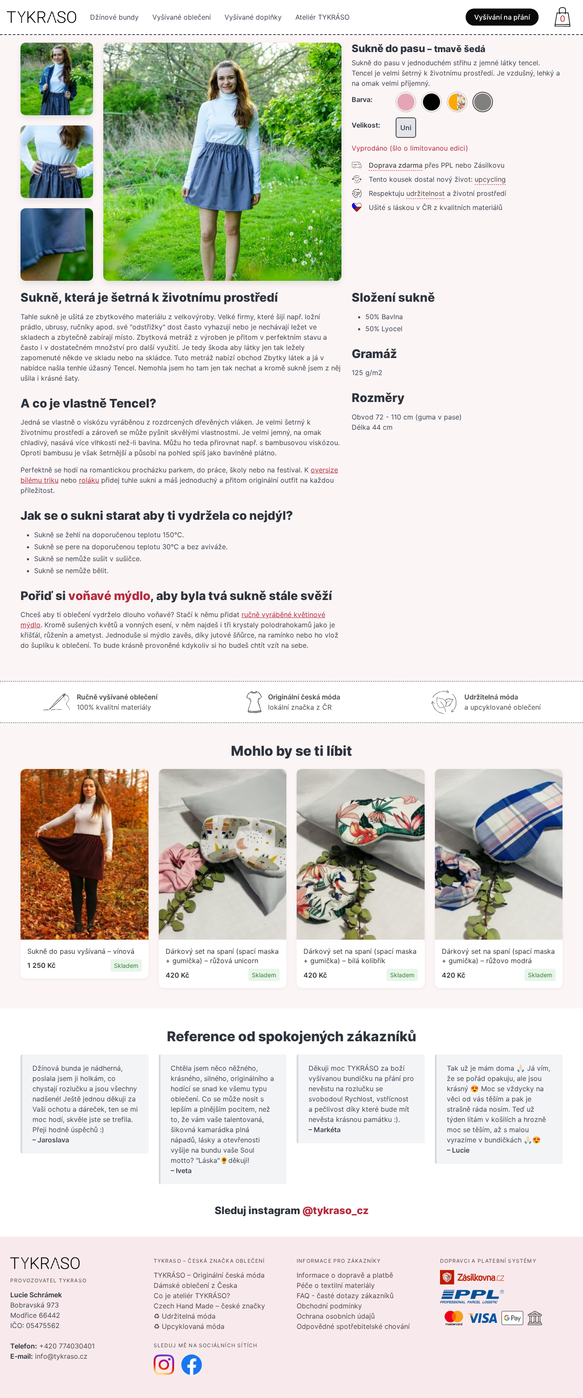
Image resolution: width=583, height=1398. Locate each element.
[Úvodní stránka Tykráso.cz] (41, 17)
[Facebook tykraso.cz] (191, 1364)
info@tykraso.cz (61, 1356)
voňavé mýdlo (109, 595)
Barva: (362, 99)
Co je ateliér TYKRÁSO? (192, 1295)
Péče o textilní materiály (336, 1285)
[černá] (431, 102)
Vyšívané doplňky (253, 17)
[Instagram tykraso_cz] (164, 1364)
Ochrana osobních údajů (336, 1316)
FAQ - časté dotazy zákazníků (345, 1295)
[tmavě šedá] (482, 102)
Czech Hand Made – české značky (209, 1306)
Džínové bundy (114, 17)
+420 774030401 (67, 1346)
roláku (89, 480)
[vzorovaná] (457, 102)
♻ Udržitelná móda (185, 1316)
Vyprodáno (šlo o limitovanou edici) (410, 148)
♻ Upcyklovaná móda (189, 1326)
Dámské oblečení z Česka (195, 1285)
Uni (405, 127)
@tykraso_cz (335, 1210)
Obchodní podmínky (329, 1306)
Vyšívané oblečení (181, 17)
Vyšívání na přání (502, 17)
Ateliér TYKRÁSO (322, 17)
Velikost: (366, 125)
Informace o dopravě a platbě (345, 1275)
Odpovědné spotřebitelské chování (353, 1326)
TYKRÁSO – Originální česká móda (209, 1275)
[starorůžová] (405, 102)
